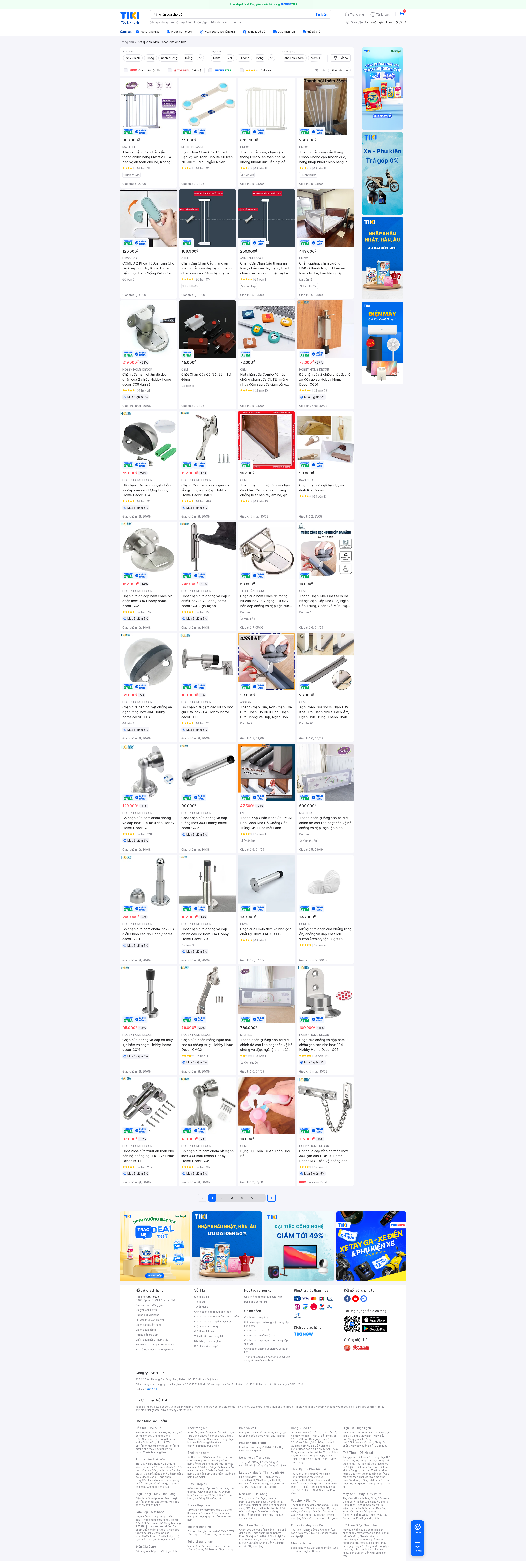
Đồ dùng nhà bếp (146, 1551)
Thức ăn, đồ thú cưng (154, 1483)
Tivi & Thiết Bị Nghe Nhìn (312, 1457)
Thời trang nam (198, 1452)
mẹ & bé (186, 22)
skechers (256, 1406)
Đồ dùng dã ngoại (366, 1460)
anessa (330, 1406)
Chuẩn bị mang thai (154, 1452)
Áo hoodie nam (204, 1463)
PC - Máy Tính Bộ (255, 1486)
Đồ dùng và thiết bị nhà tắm (263, 1508)
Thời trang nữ (197, 1428)
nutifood (288, 1406)
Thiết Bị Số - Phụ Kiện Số (308, 1469)
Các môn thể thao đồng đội (366, 1473)
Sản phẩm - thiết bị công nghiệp (314, 1454)
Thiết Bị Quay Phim (363, 1514)
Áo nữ (190, 1432)
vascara (140, 1406)
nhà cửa (215, 22)
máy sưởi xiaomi (369, 1542)
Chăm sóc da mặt (146, 1516)
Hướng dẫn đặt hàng (147, 1314)
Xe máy (302, 1532)
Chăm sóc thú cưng (250, 1529)
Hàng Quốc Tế (301, 1428)
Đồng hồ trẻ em (278, 1465)
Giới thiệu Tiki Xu (204, 1331)
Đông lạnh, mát (161, 1470)
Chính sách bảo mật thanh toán (212, 1311)
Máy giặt (354, 1439)
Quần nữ (212, 1432)
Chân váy (212, 1439)
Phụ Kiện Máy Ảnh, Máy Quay (360, 1498)
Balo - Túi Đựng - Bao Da (365, 1508)
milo (246, 1406)
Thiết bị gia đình (167, 1551)
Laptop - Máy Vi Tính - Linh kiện (262, 1472)
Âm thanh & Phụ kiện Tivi (357, 1432)
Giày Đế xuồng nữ (210, 1498)
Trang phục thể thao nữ (356, 1457)
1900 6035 (151, 1389)
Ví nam (191, 1546)
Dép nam (206, 1513)
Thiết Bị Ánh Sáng (365, 1501)
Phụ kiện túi (224, 1534)
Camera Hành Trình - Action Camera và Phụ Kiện (365, 1505)
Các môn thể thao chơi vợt (366, 1475)
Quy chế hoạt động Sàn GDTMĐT (264, 1296)
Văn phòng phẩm (321, 1547)
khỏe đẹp (200, 22)
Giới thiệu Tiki (202, 1296)
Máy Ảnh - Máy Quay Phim (362, 1494)
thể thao (237, 22)
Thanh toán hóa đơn (303, 1504)
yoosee (342, 1406)
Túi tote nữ (209, 1534)
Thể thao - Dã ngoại (308, 1439)
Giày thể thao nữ (372, 1480)
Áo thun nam (194, 1457)
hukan (164, 1410)
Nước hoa (149, 1536)
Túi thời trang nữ (199, 1526)
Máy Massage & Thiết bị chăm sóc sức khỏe (159, 1524)
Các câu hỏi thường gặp (150, 1305)
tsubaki (188, 1410)
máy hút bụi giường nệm (364, 1544)
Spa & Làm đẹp (316, 1508)
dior (149, 1406)
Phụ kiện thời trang (252, 1442)
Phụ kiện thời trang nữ (251, 1447)
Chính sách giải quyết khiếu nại (212, 1321)
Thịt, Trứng (154, 1463)
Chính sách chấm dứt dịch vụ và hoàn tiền (266, 1350)
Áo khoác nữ (215, 1435)
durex (218, 1406)
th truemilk (177, 1406)
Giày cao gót (195, 1488)
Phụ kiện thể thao (366, 1463)
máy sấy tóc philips (368, 1532)
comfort (371, 1406)
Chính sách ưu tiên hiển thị (259, 1335)
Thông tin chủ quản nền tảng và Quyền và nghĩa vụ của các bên (267, 1358)
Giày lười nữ (218, 1495)
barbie (189, 1406)
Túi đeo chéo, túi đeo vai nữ (203, 1531)
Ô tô (311, 1532)
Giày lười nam (195, 1509)
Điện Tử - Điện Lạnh (357, 1428)
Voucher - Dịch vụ (303, 1500)
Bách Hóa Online (251, 1525)
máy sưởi (348, 1529)
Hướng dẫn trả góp (147, 1334)
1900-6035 (152, 1296)
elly (239, 1406)
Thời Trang (322, 1432)
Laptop (272, 1486)
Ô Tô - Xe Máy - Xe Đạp (308, 1525)
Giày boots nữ (201, 1495)
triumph (276, 1406)
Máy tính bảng (151, 1504)
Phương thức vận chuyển (150, 1319)
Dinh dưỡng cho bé (154, 1442)
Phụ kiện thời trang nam (261, 1449)
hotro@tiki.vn (166, 1344)
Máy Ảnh (374, 1518)
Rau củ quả (148, 1467)
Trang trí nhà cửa (249, 1498)
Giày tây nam (213, 1509)
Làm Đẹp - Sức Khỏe (150, 1512)
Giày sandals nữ (207, 1491)
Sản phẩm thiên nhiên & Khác (156, 1528)
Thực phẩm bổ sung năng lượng (366, 1482)
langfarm (153, 1410)
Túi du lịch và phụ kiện (260, 1432)
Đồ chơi (172, 1432)
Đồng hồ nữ (259, 1462)
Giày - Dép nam (198, 1505)
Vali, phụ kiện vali (275, 1435)
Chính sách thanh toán (257, 1330)
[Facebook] (347, 1298)
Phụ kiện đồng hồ (256, 1465)
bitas (381, 1406)
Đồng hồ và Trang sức (254, 1457)
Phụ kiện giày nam (205, 1516)
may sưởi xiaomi (361, 1539)
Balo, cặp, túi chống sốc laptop (263, 1434)
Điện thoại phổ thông (154, 1501)
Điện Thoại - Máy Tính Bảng (156, 1494)
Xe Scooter (322, 1532)
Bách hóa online (308, 1448)
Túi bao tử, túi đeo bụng (219, 1549)
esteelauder (161, 1406)
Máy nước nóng (365, 1442)
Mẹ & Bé (313, 1445)
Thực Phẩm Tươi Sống (151, 1459)
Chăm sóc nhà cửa (158, 1486)
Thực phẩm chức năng (155, 1519)
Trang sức (245, 1462)
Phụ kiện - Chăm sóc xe (305, 1529)
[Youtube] (355, 1298)
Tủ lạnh (354, 1435)
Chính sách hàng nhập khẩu (152, 1339)
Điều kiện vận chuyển (206, 1346)
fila (180, 1410)
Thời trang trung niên (206, 1445)
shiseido (141, 1410)
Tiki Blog (199, 1301)
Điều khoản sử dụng (206, 1326)
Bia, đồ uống (149, 1476)
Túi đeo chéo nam (208, 1546)
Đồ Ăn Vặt (252, 1539)
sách (226, 22)
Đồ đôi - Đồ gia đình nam (214, 1467)
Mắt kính (271, 1447)
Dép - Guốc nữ (213, 1488)
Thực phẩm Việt (166, 1467)
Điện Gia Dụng (146, 1546)
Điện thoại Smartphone (149, 1498)
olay (351, 1406)
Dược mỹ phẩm (168, 1539)
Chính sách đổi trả (146, 1329)
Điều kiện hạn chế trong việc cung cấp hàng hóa (266, 1324)
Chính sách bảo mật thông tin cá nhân (216, 1316)
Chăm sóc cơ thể (153, 1523)
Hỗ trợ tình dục (165, 1536)
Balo (242, 1432)
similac (360, 1406)
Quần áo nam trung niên (209, 1473)
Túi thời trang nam (200, 1541)
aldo (267, 1406)
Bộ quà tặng (256, 1546)
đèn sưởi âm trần (359, 1552)
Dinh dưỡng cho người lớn (157, 1445)
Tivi (351, 1442)
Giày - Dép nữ (197, 1484)
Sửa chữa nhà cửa (256, 1501)
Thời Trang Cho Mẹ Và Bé (151, 1432)
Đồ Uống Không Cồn (260, 1542)
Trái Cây (140, 1463)
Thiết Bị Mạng (259, 1483)
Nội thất (256, 1504)
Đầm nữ (200, 1432)
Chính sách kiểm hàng (149, 1324)
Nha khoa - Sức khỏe (312, 1514)
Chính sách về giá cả (256, 1317)
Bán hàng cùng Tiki (255, 1301)
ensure (208, 1406)
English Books (311, 1551)
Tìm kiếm (322, 14)
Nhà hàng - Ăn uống (310, 1511)
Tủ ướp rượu (380, 1445)
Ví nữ (225, 1531)
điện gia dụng (159, 22)
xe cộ (174, 22)
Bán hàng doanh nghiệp (208, 1341)
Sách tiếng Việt (300, 1547)
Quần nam (210, 1457)
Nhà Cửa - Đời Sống (253, 1494)
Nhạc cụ (267, 1514)
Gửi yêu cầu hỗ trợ (146, 1310)
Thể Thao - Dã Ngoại (358, 1452)
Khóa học (322, 1504)
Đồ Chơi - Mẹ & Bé (148, 1428)
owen (198, 1406)
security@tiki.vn (164, 1349)
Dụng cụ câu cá (360, 1470)
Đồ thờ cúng (253, 1514)
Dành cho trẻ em (153, 1480)
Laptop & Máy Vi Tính (318, 1452)
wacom (320, 1406)
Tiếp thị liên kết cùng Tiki (209, 1336)
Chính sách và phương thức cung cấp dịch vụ (266, 1342)
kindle (298, 1406)
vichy (173, 1410)
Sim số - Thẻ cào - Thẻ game (321, 1518)
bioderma (229, 1406)
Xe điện (325, 1529)
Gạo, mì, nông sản (154, 1473)
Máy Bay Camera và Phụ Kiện (365, 1516)
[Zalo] (363, 1298)
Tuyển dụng (201, 1306)
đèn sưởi (360, 1529)
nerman (309, 1406)
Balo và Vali (247, 1428)
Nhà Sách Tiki (301, 1543)
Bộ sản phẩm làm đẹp (157, 1538)
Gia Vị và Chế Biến (256, 1536)
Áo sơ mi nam (211, 1460)
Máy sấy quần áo (361, 1445)
